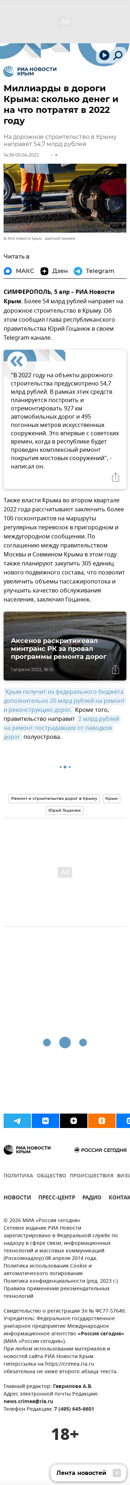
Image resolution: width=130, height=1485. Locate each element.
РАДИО (91, 1198)
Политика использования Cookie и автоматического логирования (48, 1270)
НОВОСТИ (17, 1198)
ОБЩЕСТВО (51, 1176)
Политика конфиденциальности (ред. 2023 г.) (61, 1281)
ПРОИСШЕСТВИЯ (91, 1176)
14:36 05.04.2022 (21, 155)
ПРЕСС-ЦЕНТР (56, 1198)
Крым (111, 798)
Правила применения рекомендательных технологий (57, 1293)
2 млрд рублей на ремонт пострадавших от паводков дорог (62, 728)
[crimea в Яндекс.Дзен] (73, 1121)
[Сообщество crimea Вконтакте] (45, 1121)
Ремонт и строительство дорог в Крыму (54, 798)
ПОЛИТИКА (18, 1176)
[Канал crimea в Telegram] (17, 1121)
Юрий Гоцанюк (64, 810)
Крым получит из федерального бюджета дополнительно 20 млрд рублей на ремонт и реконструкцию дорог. (65, 701)
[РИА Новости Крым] (29, 71)
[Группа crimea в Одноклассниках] (102, 1121)
